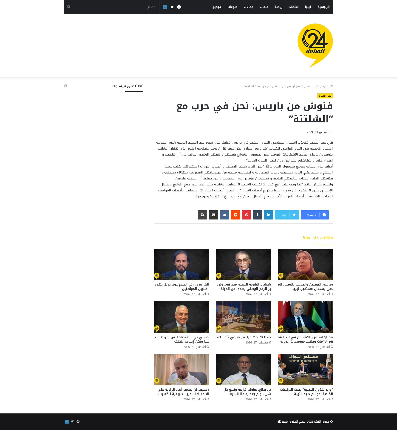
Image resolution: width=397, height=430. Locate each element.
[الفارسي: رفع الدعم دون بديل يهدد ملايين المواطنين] (181, 264)
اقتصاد (294, 7)
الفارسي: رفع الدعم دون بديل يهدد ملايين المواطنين (182, 286)
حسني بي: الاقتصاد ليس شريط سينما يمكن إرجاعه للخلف (182, 339)
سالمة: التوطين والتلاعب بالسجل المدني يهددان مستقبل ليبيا (305, 286)
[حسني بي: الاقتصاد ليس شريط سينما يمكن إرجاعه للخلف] (181, 316)
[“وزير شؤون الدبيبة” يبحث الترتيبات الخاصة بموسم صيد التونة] (305, 369)
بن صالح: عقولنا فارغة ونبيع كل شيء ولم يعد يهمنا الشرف (247, 392)
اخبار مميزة (309, 86)
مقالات (248, 7)
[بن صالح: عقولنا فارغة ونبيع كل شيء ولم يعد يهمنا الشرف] (243, 369)
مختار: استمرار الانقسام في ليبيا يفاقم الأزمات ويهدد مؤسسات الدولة (305, 339)
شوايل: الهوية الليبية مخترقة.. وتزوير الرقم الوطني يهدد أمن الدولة (244, 286)
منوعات (232, 7)
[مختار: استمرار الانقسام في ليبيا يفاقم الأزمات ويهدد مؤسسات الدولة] (305, 316)
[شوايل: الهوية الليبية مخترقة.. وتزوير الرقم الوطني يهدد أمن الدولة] (243, 264)
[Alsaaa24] (315, 45)
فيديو (217, 7)
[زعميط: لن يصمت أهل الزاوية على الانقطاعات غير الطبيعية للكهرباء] (181, 369)
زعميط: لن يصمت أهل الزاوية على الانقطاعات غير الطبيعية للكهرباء (183, 392)
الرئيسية (324, 7)
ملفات (264, 7)
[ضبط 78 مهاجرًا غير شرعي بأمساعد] (243, 316)
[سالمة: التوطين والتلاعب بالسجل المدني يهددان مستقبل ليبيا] (305, 264)
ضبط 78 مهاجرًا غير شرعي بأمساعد (243, 337)
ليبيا (308, 7)
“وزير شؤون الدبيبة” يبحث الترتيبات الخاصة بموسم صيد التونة (306, 392)
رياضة (279, 7)
